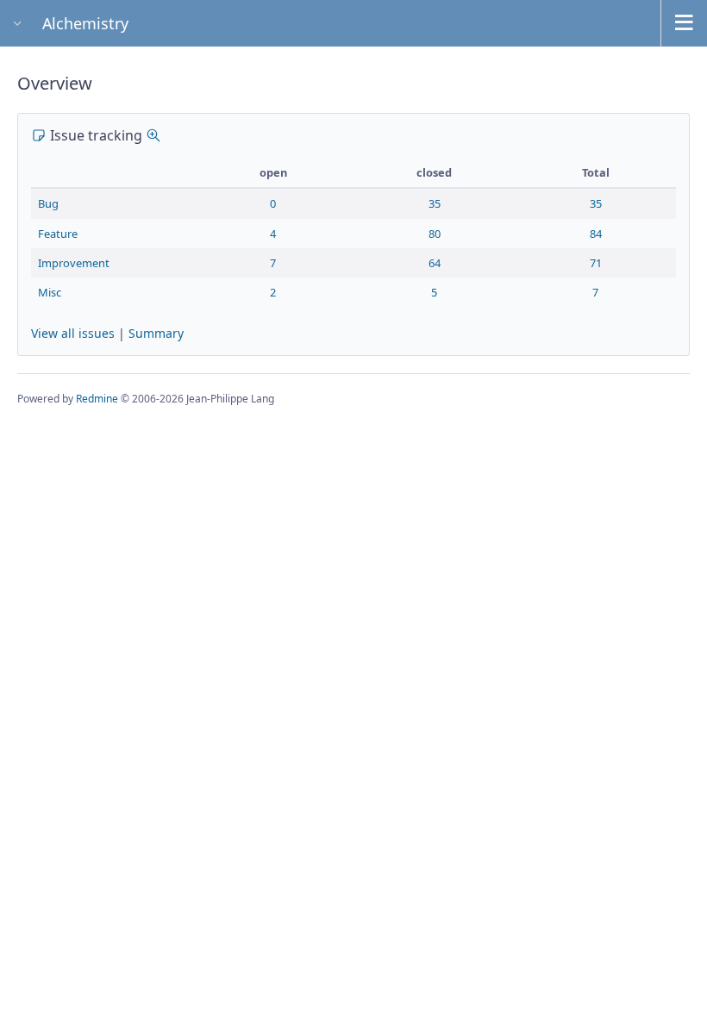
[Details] (153, 136)
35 (435, 203)
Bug (48, 203)
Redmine (97, 398)
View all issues (73, 333)
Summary (156, 333)
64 (435, 263)
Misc (49, 292)
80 (435, 233)
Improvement (73, 263)
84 (596, 233)
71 (596, 263)
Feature (58, 233)
